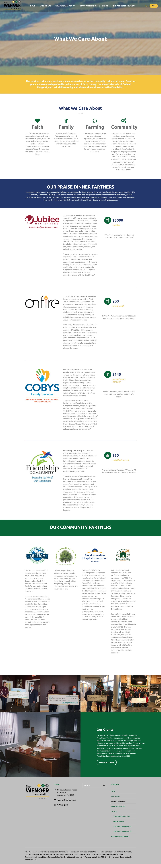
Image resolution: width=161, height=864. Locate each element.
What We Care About (118, 801)
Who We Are (115, 796)
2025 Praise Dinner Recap (122, 831)
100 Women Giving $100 (121, 816)
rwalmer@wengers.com (66, 800)
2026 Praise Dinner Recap (122, 826)
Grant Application (118, 806)
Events (113, 811)
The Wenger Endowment (120, 836)
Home (113, 791)
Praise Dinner (118, 821)
